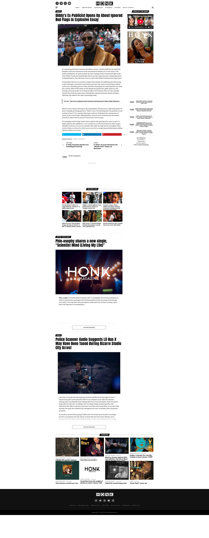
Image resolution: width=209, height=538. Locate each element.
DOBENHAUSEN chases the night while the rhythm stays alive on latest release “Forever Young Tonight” (144, 124)
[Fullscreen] (151, 27)
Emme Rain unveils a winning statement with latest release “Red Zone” (144, 102)
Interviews (108, 7)
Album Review (98, 7)
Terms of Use (95, 505)
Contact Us (135, 505)
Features (117, 7)
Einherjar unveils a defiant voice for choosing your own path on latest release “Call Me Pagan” (144, 132)
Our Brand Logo (83, 505)
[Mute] (149, 27)
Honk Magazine (75, 156)
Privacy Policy (115, 505)
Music (77, 7)
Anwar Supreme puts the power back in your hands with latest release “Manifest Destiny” (144, 109)
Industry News (86, 7)
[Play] (129, 27)
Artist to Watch (128, 7)
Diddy (75, 139)
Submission (126, 505)
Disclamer (105, 505)
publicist (82, 139)
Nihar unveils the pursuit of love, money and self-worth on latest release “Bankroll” (144, 117)
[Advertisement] (92, 175)
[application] (140, 21)
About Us (73, 505)
